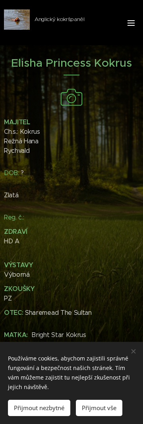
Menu (131, 23)
